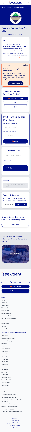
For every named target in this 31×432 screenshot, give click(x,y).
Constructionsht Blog (7, 409)
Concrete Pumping (6, 341)
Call (15, 103)
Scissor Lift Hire (5, 382)
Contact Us (4, 329)
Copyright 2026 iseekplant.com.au (15, 423)
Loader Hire (4, 361)
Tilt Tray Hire (4, 356)
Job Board (4, 392)
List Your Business (15, 291)
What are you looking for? (10, 123)
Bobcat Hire (4, 335)
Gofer (3, 321)
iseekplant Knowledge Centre (9, 406)
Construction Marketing (8, 404)
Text (15, 107)
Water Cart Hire (5, 351)
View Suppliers (5, 308)
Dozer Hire (4, 346)
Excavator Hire (5, 348)
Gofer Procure (5, 323)
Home (3, 7)
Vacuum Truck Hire (6, 380)
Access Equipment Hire (8, 338)
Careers (3, 326)
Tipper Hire (4, 369)
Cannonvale (15, 225)
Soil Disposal (5, 385)
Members (9, 7)
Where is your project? (9, 131)
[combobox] (15, 127)
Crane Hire (4, 343)
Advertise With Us (6, 313)
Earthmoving (4, 364)
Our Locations (5, 310)
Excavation (4, 359)
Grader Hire (4, 354)
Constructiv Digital (6, 316)
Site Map (15, 427)
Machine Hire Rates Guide (8, 394)
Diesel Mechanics (6, 377)
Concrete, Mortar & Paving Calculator (11, 411)
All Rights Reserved (15, 425)
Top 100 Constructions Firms (9, 397)
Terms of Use (15, 418)
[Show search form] (2, 2)
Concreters (4, 374)
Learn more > (23, 58)
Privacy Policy (15, 420)
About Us (4, 302)
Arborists (4, 372)
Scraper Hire (4, 367)
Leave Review (20, 204)
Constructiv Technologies (8, 318)
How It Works (5, 305)
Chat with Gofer (16, 83)
